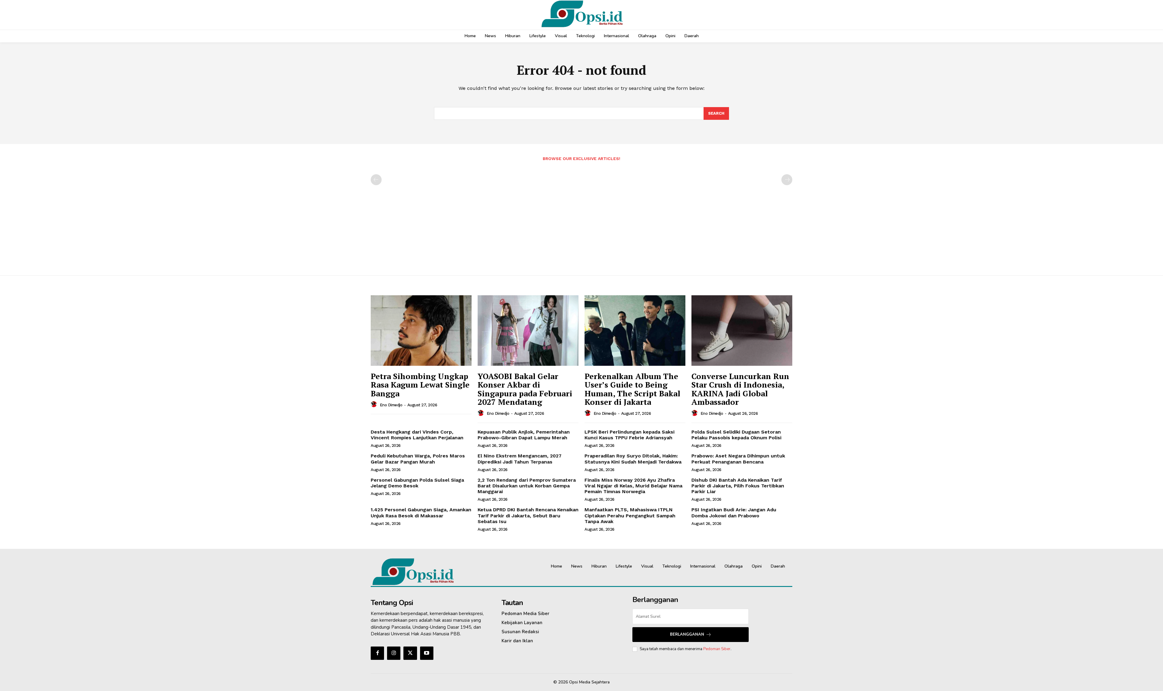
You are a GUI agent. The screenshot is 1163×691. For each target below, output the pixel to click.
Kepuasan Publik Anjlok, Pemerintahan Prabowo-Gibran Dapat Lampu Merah (524, 434)
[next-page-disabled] (786, 179)
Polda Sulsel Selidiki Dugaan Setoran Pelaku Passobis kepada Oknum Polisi (736, 434)
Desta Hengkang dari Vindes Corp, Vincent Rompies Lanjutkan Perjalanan (417, 434)
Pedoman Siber (717, 649)
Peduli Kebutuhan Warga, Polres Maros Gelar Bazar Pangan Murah (418, 458)
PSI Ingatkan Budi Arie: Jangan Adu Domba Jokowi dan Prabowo (733, 512)
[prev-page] (376, 179)
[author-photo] (375, 404)
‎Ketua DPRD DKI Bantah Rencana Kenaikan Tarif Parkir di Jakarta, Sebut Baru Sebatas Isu (528, 515)
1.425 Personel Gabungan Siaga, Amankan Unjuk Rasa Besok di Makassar (421, 512)
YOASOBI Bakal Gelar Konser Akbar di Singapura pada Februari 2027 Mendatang (525, 389)
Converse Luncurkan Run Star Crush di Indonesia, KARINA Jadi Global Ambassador (740, 389)
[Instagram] (393, 653)
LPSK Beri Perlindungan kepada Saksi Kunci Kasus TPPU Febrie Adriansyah (629, 434)
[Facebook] (377, 653)
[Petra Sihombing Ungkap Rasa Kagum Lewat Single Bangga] (421, 330)
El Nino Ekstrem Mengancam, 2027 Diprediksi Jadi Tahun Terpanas (520, 458)
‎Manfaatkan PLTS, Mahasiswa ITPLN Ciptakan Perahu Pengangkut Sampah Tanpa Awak (630, 515)
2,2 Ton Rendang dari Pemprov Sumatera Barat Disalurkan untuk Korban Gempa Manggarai (527, 485)
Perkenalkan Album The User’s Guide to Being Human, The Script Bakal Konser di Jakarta (632, 389)
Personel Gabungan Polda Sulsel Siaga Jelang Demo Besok (417, 483)
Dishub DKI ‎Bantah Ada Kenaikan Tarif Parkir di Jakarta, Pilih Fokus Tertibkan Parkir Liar (737, 485)
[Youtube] (426, 653)
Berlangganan (687, 634)
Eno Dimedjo (391, 405)
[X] (410, 653)
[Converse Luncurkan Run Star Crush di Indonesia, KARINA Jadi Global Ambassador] (741, 330)
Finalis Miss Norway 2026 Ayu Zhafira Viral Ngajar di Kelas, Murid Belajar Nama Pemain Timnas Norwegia (633, 485)
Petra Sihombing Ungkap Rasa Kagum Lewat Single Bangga (420, 384)
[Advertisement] (581, 215)
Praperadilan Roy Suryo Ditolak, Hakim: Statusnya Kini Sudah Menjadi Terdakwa (633, 458)
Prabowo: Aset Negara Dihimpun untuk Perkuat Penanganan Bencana (738, 458)
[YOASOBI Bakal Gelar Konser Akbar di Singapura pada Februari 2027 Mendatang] (528, 330)
